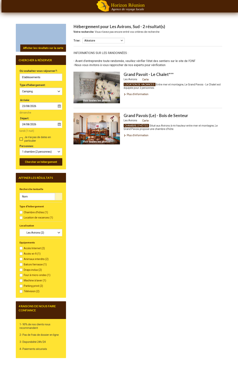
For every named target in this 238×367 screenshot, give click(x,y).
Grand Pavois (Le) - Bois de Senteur (156, 115)
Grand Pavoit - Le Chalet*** (149, 74)
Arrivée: (25, 100)
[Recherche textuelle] (58, 196)
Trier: (77, 40)
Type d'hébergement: (33, 85)
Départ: (24, 118)
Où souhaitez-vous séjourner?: (39, 71)
